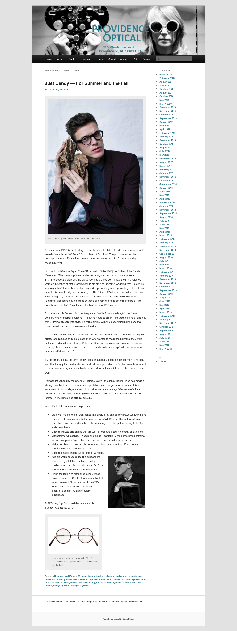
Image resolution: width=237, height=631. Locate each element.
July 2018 (164, 151)
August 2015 (166, 217)
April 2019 (164, 129)
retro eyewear (133, 579)
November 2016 (167, 176)
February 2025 (167, 78)
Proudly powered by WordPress (118, 618)
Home (49, 59)
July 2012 (164, 337)
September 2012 (168, 330)
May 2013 (164, 304)
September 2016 (168, 184)
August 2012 (166, 334)
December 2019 (167, 107)
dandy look (136, 576)
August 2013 (166, 293)
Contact (146, 59)
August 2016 (166, 187)
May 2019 (164, 125)
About (60, 59)
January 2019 (166, 136)
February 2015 (167, 239)
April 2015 (164, 231)
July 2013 (164, 297)
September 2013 (168, 290)
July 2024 (164, 85)
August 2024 (166, 81)
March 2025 (165, 74)
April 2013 (164, 308)
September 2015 (168, 213)
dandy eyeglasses (105, 576)
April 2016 (164, 198)
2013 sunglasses (86, 576)
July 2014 (164, 261)
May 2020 (164, 100)
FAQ (135, 59)
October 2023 (166, 89)
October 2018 (166, 143)
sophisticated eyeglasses (109, 582)
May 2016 (164, 195)
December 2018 (167, 140)
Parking (72, 59)
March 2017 (165, 165)
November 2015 (167, 209)
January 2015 (166, 242)
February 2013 (167, 315)
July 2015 (164, 220)
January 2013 (166, 319)
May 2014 (164, 264)
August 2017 (166, 162)
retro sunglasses (68, 582)
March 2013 (165, 312)
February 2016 (167, 202)
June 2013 (164, 301)
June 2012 (164, 341)
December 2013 (167, 279)
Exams (99, 59)
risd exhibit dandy (86, 582)
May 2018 (164, 154)
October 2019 (166, 114)
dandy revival (51, 579)
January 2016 (166, 206)
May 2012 (164, 345)
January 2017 (166, 173)
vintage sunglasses (80, 585)
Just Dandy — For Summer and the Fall (86, 83)
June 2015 (164, 224)
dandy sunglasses (68, 579)
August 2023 (166, 92)
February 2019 (167, 133)
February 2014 (167, 271)
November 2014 (167, 250)
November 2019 (167, 111)
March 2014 (165, 268)
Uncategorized (61, 576)
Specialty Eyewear (117, 59)
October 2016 (166, 180)
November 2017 (167, 158)
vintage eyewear (61, 585)
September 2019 (168, 118)
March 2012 (165, 348)
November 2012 (167, 323)
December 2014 (167, 246)
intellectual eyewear (88, 579)
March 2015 (165, 235)
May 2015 (164, 228)
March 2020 (165, 103)
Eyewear (86, 59)
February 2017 (167, 169)
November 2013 (167, 283)
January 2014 (166, 275)
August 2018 (166, 147)
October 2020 (166, 96)
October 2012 (166, 326)
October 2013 (166, 286)
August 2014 (166, 257)
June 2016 (164, 191)
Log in (162, 361)
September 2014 (168, 253)
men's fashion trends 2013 (112, 579)
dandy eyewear (122, 576)
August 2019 (166, 121)
